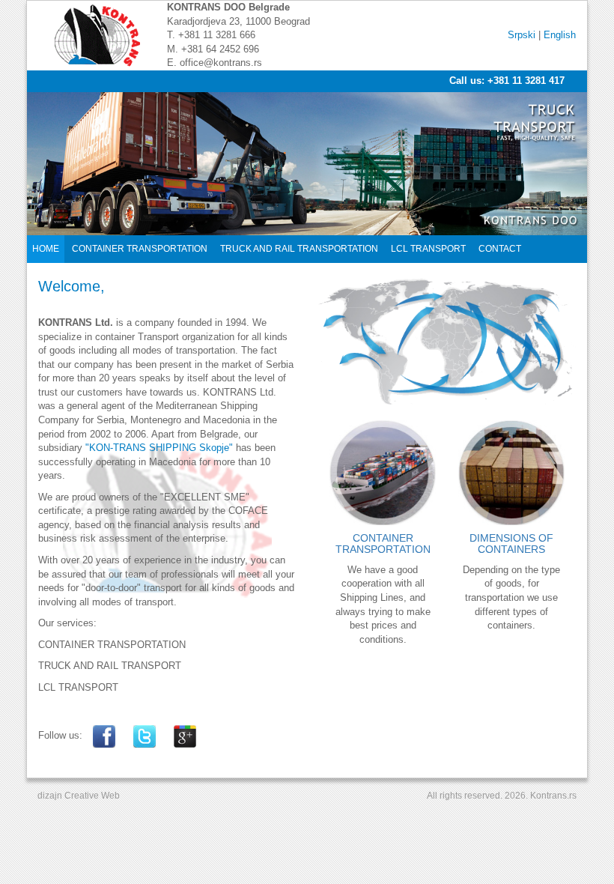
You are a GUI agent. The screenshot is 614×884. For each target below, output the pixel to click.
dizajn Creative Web (78, 795)
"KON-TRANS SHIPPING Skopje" (159, 447)
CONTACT (499, 248)
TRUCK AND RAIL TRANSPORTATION (299, 248)
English (560, 34)
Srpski (521, 34)
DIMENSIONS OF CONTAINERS (511, 543)
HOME (45, 248)
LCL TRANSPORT (428, 248)
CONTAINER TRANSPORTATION (139, 248)
